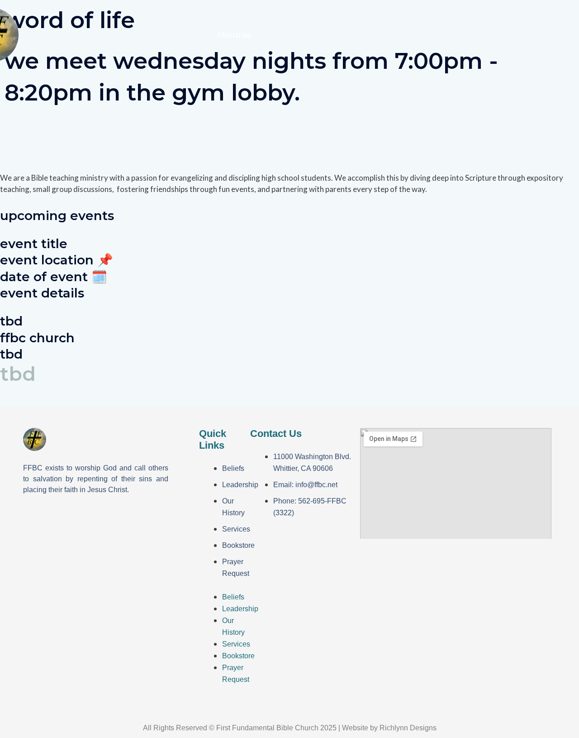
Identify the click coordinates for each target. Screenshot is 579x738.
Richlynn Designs (408, 728)
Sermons (393, 34)
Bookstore (238, 545)
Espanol (341, 34)
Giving (443, 34)
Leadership (240, 485)
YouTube (538, 34)
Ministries (235, 34)
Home (147, 34)
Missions (290, 34)
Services (236, 529)
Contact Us (488, 34)
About (183, 34)
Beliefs (233, 468)
